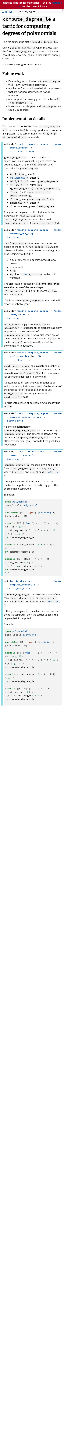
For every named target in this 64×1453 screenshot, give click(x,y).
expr (10, 151)
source (58, 144)
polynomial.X (19, 177)
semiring (45, 512)
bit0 (24, 274)
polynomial (19, 501)
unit (20, 237)
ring (27, 523)
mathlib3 (6, 12)
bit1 (36, 274)
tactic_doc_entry (19, 588)
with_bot (54, 471)
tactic (22, 151)
